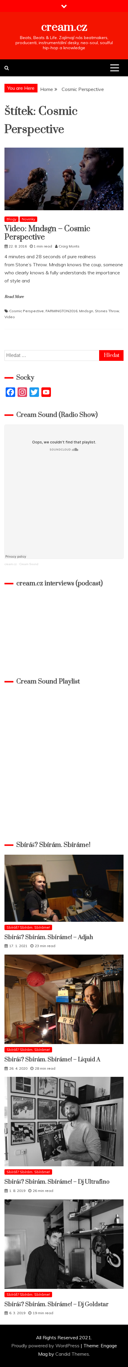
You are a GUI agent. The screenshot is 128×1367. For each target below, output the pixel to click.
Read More (14, 296)
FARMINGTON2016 (61, 311)
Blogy (11, 219)
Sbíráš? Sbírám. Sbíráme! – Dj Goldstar (56, 1304)
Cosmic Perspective (26, 311)
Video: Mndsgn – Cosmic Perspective (47, 233)
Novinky (28, 219)
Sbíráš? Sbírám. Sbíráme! (28, 927)
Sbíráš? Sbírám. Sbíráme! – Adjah (48, 937)
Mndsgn (86, 311)
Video (9, 317)
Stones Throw (107, 311)
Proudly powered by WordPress (46, 1346)
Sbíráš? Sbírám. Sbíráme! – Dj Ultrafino (57, 1182)
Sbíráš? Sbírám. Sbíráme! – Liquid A (52, 1059)
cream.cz (64, 27)
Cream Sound (28, 564)
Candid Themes (72, 1354)
